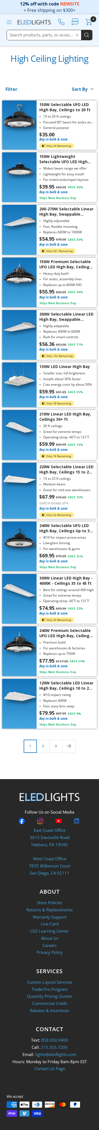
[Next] (68, 746)
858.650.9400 (54, 1040)
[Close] (77, 35)
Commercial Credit (49, 1003)
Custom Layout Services (49, 982)
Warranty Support (50, 917)
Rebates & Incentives (49, 1010)
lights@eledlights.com (55, 1054)
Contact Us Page (49, 1068)
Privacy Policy (50, 952)
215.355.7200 (54, 1047)
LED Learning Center (49, 931)
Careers (49, 945)
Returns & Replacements (49, 909)
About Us (49, 938)
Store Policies (49, 902)
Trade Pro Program (50, 989)
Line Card (50, 924)
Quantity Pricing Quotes (49, 996)
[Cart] (89, 21)
